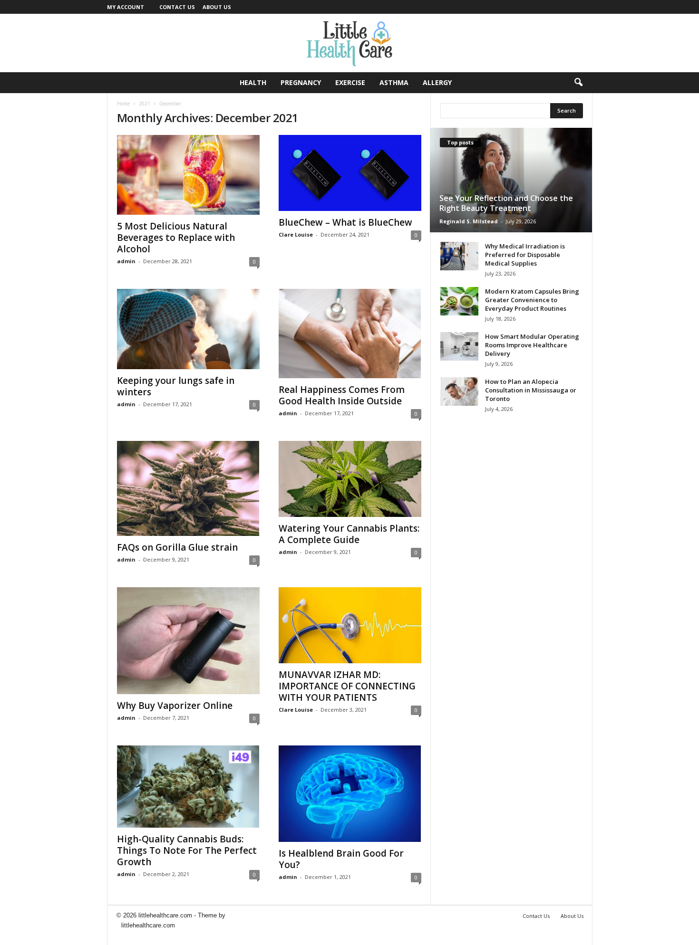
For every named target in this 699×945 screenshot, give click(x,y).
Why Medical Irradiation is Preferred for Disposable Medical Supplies (525, 254)
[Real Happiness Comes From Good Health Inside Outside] (350, 333)
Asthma (393, 82)
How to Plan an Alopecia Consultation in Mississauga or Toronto (530, 390)
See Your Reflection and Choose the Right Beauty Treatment (506, 203)
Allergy (437, 82)
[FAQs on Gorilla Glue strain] (188, 488)
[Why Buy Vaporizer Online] (188, 640)
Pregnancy (301, 82)
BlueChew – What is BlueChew (345, 222)
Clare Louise (296, 234)
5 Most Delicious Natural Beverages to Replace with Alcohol (176, 237)
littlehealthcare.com (148, 925)
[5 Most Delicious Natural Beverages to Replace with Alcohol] (188, 175)
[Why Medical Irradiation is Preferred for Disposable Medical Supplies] (459, 256)
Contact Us (177, 6)
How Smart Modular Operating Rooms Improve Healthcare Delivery (532, 345)
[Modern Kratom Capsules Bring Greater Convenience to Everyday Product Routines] (459, 301)
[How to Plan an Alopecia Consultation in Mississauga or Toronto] (459, 391)
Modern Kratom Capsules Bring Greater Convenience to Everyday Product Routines (532, 300)
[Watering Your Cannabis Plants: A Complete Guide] (350, 479)
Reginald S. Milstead (468, 221)
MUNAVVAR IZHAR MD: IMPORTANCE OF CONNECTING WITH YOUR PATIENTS (347, 686)
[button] (578, 82)
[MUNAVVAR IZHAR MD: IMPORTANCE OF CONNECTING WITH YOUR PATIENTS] (350, 625)
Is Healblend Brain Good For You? (341, 859)
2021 (144, 103)
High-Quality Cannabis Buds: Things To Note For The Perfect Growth (187, 850)
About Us (217, 6)
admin (126, 261)
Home (123, 103)
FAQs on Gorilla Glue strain (177, 547)
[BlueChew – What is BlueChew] (350, 173)
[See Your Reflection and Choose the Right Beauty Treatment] (511, 180)
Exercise (350, 82)
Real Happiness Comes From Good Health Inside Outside (342, 395)
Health (253, 82)
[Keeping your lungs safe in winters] (188, 329)
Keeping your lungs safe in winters (175, 386)
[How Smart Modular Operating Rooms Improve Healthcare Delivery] (459, 346)
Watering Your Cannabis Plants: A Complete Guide (349, 534)
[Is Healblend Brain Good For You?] (350, 793)
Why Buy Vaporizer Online (175, 705)
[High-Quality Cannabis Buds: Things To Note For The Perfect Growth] (188, 786)
